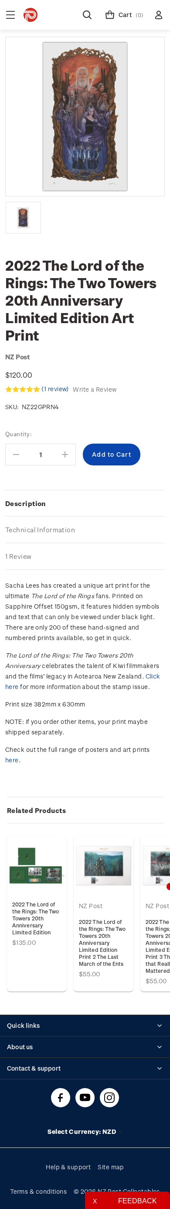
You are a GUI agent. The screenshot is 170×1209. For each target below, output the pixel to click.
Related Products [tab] (36, 810)
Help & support (68, 1167)
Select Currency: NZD (82, 1131)
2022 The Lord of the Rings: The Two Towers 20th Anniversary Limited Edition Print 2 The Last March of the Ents (102, 943)
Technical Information (40, 530)
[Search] (87, 14)
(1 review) (55, 389)
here (12, 760)
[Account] (158, 14)
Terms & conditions (38, 1191)
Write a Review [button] (94, 389)
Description (25, 503)
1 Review (18, 556)
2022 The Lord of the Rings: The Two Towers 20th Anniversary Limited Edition (35, 918)
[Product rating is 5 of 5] (22, 389)
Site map (111, 1167)
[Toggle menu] (10, 14)
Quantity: (18, 434)
